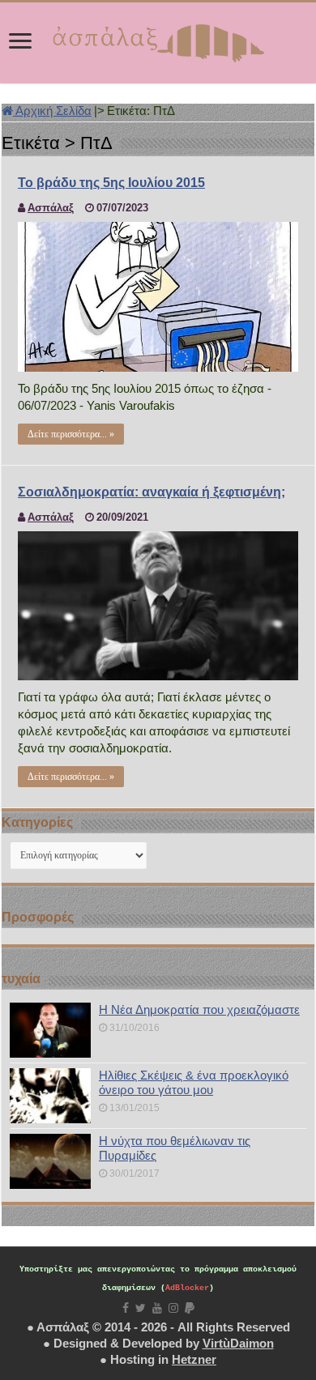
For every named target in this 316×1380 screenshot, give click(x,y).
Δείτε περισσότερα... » (71, 434)
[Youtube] (157, 1308)
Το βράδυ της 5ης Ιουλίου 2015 (111, 183)
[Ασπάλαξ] (158, 39)
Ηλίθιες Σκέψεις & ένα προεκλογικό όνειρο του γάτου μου (193, 1082)
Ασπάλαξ (51, 208)
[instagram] (173, 1308)
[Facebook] (125, 1308)
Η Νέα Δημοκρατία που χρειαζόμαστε (199, 1009)
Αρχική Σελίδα (52, 110)
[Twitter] (140, 1308)
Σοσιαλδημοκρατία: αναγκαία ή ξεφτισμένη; (151, 492)
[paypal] (189, 1308)
